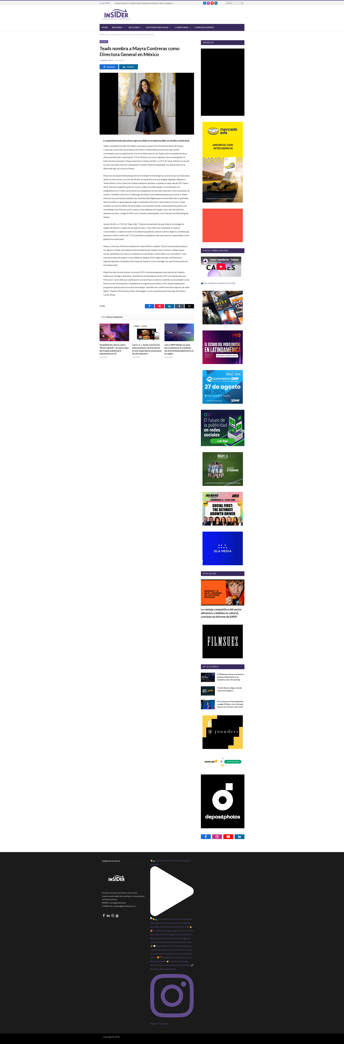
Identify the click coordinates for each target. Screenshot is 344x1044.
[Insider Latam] (116, 14)
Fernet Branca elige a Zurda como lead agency (229, 689)
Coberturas (181, 27)
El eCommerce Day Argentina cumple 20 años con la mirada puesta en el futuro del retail (230, 704)
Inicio (101, 34)
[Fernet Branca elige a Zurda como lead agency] (208, 691)
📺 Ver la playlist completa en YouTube (218, 283)
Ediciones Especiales (157, 27)
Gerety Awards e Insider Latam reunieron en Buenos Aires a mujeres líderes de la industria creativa (145, 3)
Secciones (134, 27)
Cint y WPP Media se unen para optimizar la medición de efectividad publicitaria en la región (179, 349)
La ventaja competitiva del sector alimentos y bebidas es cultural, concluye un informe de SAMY (221, 613)
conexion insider (204, 27)
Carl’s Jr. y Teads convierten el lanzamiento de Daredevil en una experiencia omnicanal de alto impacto (146, 349)
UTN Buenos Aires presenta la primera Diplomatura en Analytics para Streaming (230, 677)
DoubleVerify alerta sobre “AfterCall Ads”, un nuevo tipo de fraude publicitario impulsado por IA (114, 349)
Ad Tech (104, 41)
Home (105, 27)
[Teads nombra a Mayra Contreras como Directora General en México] (147, 103)
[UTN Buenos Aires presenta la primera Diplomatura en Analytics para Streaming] (208, 677)
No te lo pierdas (211, 667)
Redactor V (107, 60)
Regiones (117, 27)
